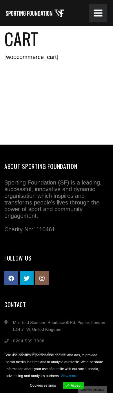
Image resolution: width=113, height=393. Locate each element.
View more (69, 376)
